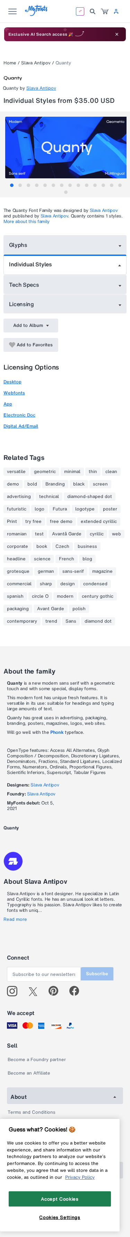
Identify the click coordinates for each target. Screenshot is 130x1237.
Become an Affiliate (29, 1073)
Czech (62, 546)
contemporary (22, 621)
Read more (15, 919)
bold (32, 484)
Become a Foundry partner (37, 1059)
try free (33, 521)
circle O (40, 596)
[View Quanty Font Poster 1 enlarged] (66, 147)
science (42, 559)
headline (16, 559)
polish (79, 609)
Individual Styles (30, 264)
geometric (45, 471)
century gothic (97, 596)
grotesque (18, 571)
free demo (61, 521)
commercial (19, 584)
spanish (15, 596)
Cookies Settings (59, 1217)
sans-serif (73, 571)
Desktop (12, 382)
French (66, 559)
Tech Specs (24, 285)
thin (93, 471)
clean (111, 471)
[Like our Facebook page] (77, 991)
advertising (19, 496)
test (39, 534)
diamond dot (98, 621)
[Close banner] (117, 34)
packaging (18, 609)
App (7, 404)
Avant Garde (50, 609)
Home (9, 63)
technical (49, 496)
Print (12, 521)
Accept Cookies (59, 1198)
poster (110, 509)
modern (65, 596)
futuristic (16, 509)
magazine (102, 571)
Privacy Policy (80, 1177)
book (41, 546)
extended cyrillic (99, 521)
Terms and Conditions (31, 1112)
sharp (46, 584)
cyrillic (97, 534)
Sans (71, 621)
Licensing (21, 304)
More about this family (26, 221)
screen (100, 484)
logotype (85, 509)
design (67, 584)
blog (87, 559)
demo (13, 484)
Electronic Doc (19, 415)
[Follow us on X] (35, 991)
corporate (17, 546)
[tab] (12, 185)
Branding (55, 484)
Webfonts (14, 393)
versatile (16, 471)
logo (39, 509)
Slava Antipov (36, 63)
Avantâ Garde (66, 534)
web (116, 534)
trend (51, 621)
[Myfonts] (36, 14)
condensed (95, 584)
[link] (105, 11)
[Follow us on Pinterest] (56, 991)
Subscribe (97, 973)
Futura (60, 509)
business (87, 546)
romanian (17, 534)
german (46, 571)
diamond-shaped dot (89, 496)
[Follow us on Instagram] (15, 991)
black (79, 484)
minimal (72, 471)
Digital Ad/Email (20, 426)
